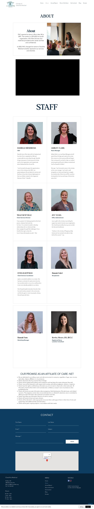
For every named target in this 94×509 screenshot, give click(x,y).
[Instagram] (71, 481)
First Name (18, 422)
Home (46, 481)
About (46, 483)
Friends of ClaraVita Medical (21, 4)
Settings (81, 506)
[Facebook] (68, 481)
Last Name (51, 422)
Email (16, 429)
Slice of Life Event (49, 487)
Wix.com (79, 487)
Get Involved (48, 489)
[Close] (92, 507)
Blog (46, 492)
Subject (50, 429)
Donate (47, 494)
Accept (88, 506)
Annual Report (48, 485)
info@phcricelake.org (13, 484)
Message (17, 436)
